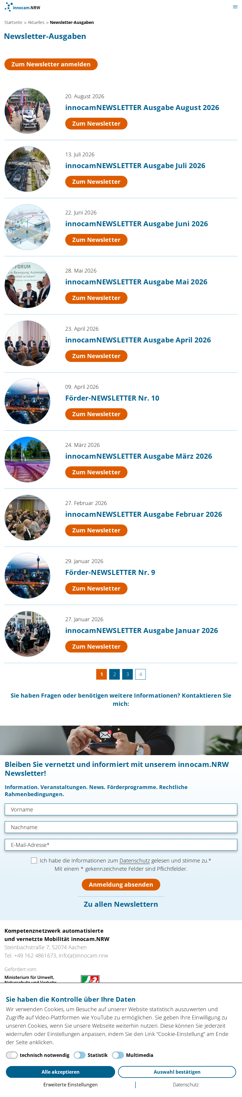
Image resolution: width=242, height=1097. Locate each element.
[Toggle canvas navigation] (235, 7)
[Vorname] (121, 809)
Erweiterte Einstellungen (70, 1084)
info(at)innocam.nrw (83, 955)
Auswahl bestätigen (177, 1072)
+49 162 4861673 (35, 955)
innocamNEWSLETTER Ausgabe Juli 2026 (135, 165)
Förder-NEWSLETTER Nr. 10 (112, 398)
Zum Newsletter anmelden (51, 64)
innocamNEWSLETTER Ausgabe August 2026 (142, 107)
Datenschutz (135, 860)
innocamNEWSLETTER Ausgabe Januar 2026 (141, 630)
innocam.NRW (22, 7)
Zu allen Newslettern (121, 904)
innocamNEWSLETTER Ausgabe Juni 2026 (136, 223)
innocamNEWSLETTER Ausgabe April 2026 (138, 340)
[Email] (121, 845)
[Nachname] (121, 827)
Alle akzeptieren (61, 1072)
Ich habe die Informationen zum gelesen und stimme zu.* (125, 860)
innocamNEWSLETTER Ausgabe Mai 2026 (136, 281)
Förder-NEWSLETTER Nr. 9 (110, 572)
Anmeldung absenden (121, 884)
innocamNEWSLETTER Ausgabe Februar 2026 (143, 514)
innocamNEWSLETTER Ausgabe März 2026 (138, 456)
